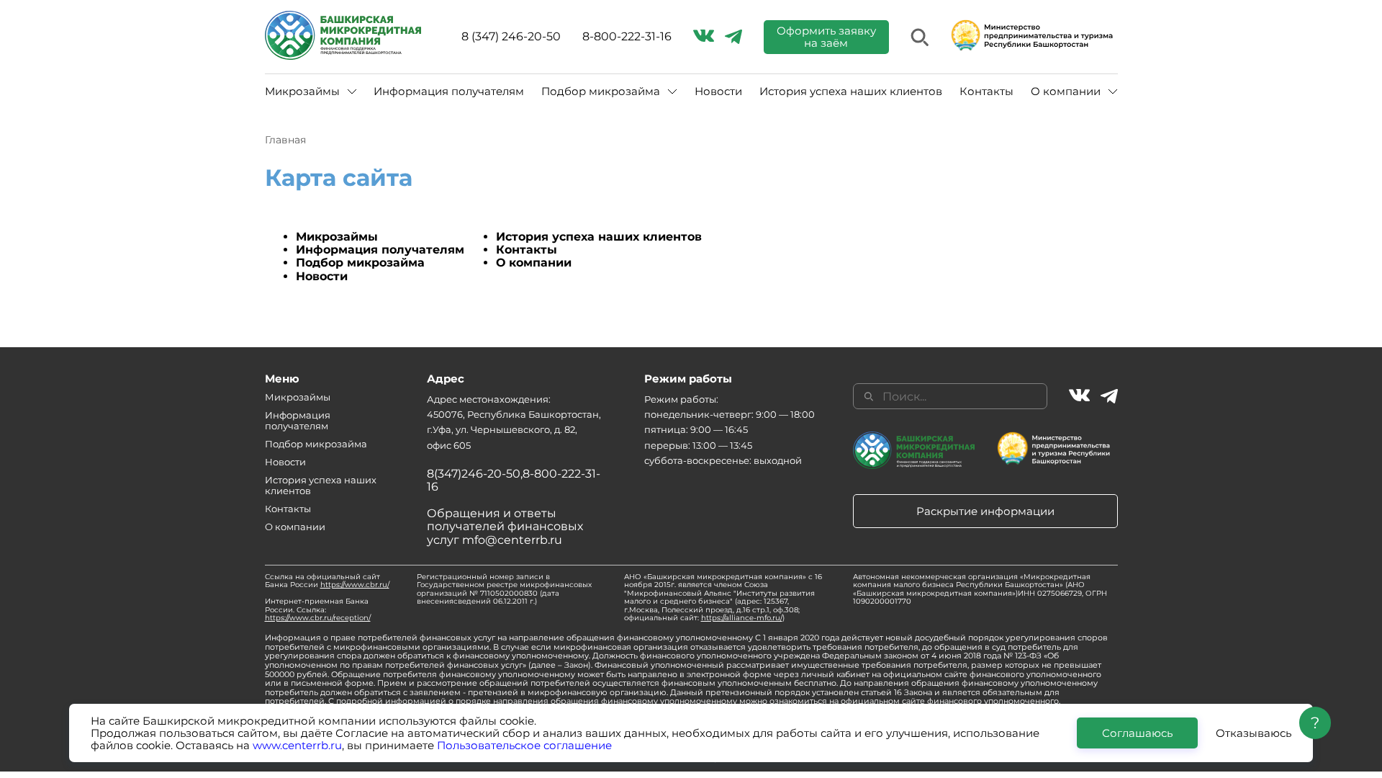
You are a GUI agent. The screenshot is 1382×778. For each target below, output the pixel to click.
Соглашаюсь (1137, 733)
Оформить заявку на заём (826, 37)
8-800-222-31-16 (627, 36)
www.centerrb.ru (297, 745)
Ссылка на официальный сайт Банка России (327, 581)
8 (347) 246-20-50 (511, 36)
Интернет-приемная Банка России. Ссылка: (318, 609)
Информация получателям (449, 91)
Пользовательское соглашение (524, 745)
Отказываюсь (1253, 733)
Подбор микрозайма (360, 262)
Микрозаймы (337, 236)
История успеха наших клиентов (850, 91)
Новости (718, 91)
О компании (534, 262)
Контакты (986, 91)
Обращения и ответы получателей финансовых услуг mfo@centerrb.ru (505, 526)
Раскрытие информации (985, 511)
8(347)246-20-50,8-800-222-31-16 (513, 480)
